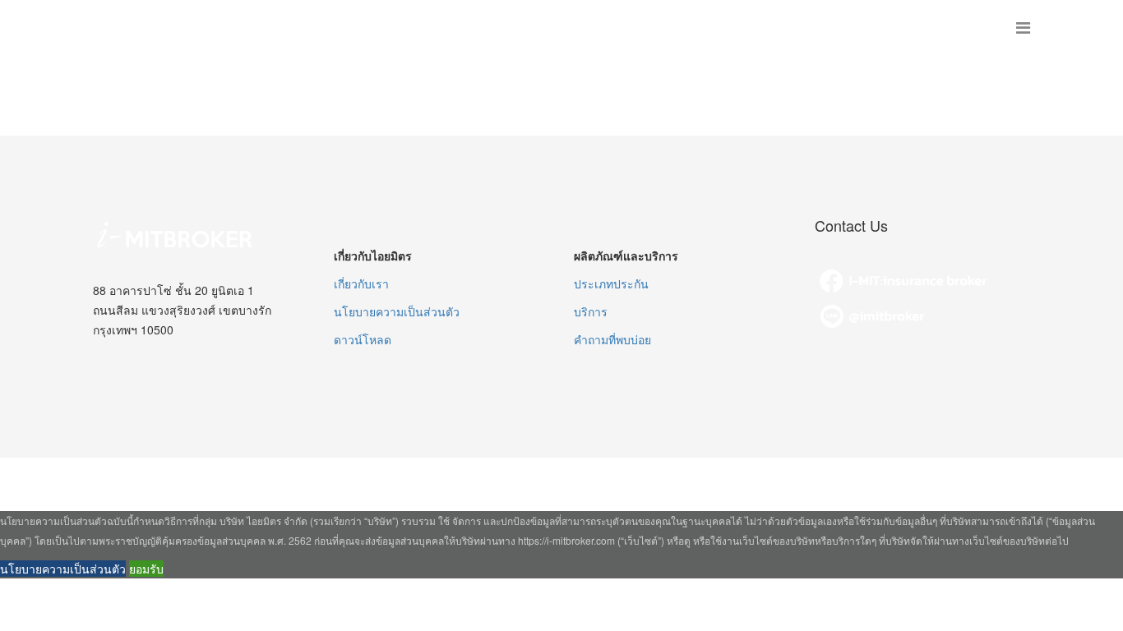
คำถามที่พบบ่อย (612, 339)
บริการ (591, 311)
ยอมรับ (146, 568)
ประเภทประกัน (611, 283)
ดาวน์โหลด (362, 339)
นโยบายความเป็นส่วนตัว (397, 311)
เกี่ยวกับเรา (361, 283)
